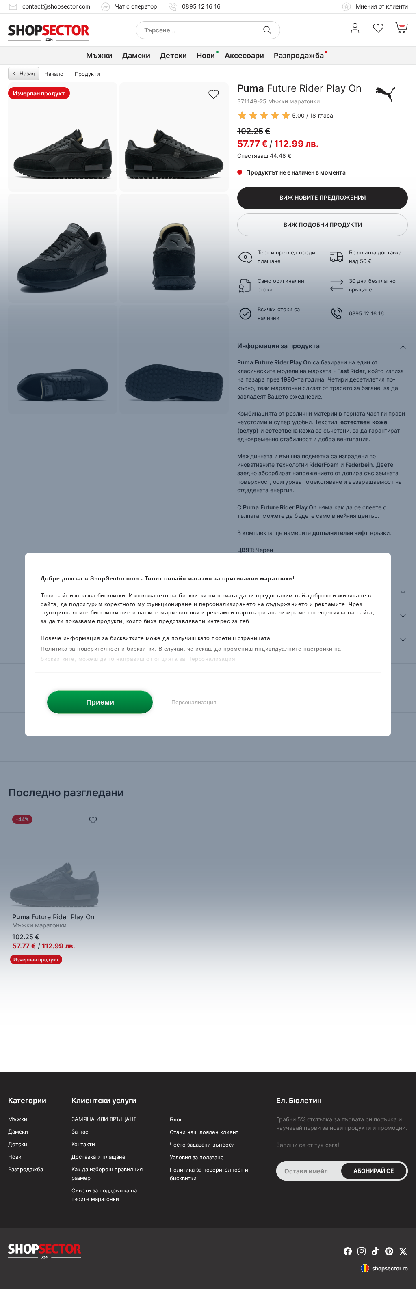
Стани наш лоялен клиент (204, 1132)
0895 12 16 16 (201, 6)
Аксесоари (244, 55)
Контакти (83, 1144)
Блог (176, 1119)
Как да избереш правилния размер (107, 1173)
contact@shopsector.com (56, 6)
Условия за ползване (197, 1157)
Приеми (100, 702)
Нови (206, 55)
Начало (53, 74)
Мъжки (99, 55)
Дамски (136, 55)
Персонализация (194, 702)
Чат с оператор (136, 6)
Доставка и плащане (99, 1156)
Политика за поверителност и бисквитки (209, 1173)
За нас (80, 1131)
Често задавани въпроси (202, 1144)
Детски (173, 55)
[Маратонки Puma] (385, 94)
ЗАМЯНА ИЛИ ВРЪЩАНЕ (104, 1119)
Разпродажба (299, 55)
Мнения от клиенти (381, 6)
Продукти (87, 74)
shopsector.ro (390, 1268)
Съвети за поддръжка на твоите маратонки (104, 1194)
